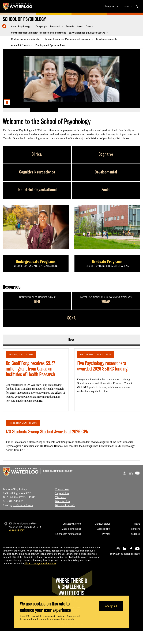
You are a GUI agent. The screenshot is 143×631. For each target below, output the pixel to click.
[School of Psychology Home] (4, 26)
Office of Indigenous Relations (40, 563)
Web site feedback (65, 505)
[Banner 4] (99, 110)
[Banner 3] (71, 110)
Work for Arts (62, 501)
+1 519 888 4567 (17, 530)
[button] (111, 6)
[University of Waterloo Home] (17, 6)
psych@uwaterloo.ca (21, 505)
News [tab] (71, 339)
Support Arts (62, 493)
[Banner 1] (16, 110)
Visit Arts (60, 497)
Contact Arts (62, 489)
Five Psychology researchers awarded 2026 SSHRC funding (102, 366)
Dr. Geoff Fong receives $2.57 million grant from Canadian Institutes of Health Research (30, 368)
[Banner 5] (126, 110)
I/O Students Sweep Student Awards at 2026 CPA (47, 432)
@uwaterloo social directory (125, 553)
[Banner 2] (44, 110)
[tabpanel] (71, 403)
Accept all (111, 606)
